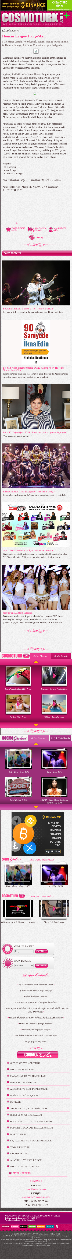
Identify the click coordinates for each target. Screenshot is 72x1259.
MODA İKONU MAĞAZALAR (24, 1166)
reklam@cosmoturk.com (36, 1189)
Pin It (17, 223)
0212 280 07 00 (34, 1218)
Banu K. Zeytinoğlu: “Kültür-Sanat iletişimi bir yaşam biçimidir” (35, 432)
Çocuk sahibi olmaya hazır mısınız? (36, 990)
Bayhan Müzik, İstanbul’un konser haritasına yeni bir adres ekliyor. (33, 311)
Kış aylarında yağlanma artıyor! (36, 1029)
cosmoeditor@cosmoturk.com (35, 1196)
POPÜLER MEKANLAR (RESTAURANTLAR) (31, 1127)
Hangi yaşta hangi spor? (36, 1041)
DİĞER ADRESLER (22, 1173)
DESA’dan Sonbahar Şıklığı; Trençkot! (36, 1023)
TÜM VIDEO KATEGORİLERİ (42, 896)
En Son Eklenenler (40, 656)
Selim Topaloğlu (28, 1220)
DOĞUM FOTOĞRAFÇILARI (24, 1095)
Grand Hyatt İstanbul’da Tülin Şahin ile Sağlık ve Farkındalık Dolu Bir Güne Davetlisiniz (37, 1010)
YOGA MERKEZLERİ (20, 1147)
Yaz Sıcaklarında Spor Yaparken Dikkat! (36, 984)
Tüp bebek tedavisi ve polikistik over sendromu (36, 1035)
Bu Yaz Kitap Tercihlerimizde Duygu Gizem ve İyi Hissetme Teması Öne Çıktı (33, 369)
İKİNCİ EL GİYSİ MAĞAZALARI (26, 1114)
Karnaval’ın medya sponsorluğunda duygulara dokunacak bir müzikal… (35, 494)
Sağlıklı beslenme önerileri (36, 996)
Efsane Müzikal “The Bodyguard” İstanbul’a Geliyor (29, 491)
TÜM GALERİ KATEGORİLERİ (42, 859)
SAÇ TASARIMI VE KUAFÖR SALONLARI (31, 1140)
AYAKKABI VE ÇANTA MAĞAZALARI (29, 1108)
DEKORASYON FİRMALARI (23, 1082)
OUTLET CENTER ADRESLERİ (25, 1062)
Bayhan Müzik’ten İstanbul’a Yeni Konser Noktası (28, 308)
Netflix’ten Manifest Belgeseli (17, 612)
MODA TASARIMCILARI (22, 1069)
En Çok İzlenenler (61, 656)
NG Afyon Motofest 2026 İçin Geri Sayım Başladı (28, 550)
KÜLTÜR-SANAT (10, 30)
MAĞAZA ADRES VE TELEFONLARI (28, 1075)
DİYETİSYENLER (18, 1134)
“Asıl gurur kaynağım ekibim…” (17, 435)
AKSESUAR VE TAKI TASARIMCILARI (29, 1088)
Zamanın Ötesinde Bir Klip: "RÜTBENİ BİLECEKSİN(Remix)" (36, 1017)
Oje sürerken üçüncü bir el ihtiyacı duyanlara (36, 1002)
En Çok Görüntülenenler (60, 738)
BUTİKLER (15, 1101)
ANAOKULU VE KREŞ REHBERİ (26, 1160)
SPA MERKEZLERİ (19, 1153)
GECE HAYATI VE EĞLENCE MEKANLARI (31, 1121)
